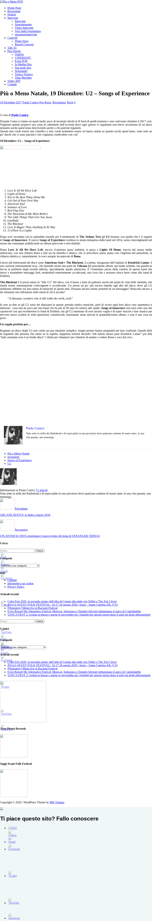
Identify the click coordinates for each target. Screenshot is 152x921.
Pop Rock (45, 102)
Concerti (12, 37)
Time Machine (23, 77)
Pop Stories (14, 51)
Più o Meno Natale (18, 453)
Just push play (23, 67)
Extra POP (21, 61)
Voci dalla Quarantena (28, 31)
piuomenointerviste (26, 34)
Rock (70, 102)
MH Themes (56, 802)
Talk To (11, 47)
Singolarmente (23, 24)
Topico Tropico (24, 74)
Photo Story (22, 41)
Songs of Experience (19, 460)
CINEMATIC (23, 57)
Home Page (14, 7)
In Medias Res (23, 64)
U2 (9, 463)
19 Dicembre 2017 (11, 102)
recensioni (13, 456)
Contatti (12, 84)
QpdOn (19, 54)
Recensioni (13, 11)
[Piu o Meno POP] (11, 1)
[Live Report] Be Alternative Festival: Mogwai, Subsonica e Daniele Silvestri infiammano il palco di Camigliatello (74, 611)
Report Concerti (24, 44)
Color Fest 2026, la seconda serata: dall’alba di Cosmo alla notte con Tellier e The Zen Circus (62, 601)
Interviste (12, 17)
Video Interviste (24, 27)
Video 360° (14, 81)
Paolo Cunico (31, 102)
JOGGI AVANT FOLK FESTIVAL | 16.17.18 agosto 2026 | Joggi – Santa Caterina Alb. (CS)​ (62, 604)
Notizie (11, 14)
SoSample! (21, 71)
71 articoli (41, 490)
